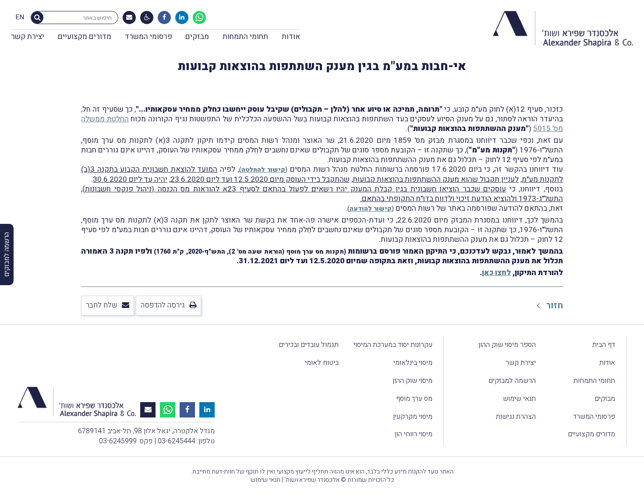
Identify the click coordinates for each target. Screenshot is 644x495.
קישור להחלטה (263, 169)
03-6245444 (176, 441)
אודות (291, 36)
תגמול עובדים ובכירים (309, 344)
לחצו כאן (496, 272)
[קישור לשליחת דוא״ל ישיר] (129, 17)
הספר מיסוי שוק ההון (507, 344)
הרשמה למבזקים (512, 380)
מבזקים (197, 36)
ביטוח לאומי (322, 362)
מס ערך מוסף (414, 398)
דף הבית (603, 344)
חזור (553, 305)
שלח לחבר (101, 305)
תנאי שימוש (519, 398)
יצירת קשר (27, 36)
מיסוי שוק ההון (412, 380)
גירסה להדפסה (163, 305)
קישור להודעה (371, 208)
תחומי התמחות (245, 36)
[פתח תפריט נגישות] (147, 17)
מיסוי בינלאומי (412, 362)
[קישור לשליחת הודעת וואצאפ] (199, 17)
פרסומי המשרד (148, 36)
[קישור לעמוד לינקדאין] (181, 17)
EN (19, 17)
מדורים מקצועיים (84, 36)
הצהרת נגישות (516, 416)
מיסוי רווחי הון (413, 434)
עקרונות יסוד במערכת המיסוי (393, 344)
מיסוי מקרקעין (412, 416)
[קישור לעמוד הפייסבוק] (164, 17)
